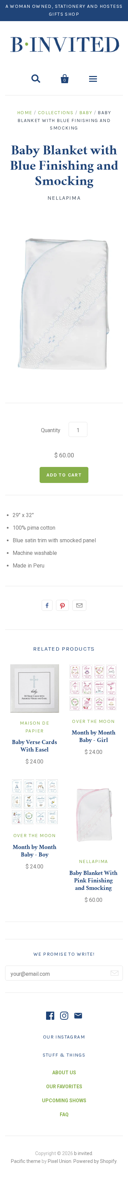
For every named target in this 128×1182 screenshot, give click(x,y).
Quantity (50, 430)
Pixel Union (59, 1161)
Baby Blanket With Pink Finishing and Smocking (93, 881)
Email (79, 605)
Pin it (62, 605)
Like (47, 605)
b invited (83, 1153)
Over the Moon (93, 721)
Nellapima (64, 198)
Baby (86, 113)
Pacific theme (26, 1161)
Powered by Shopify (94, 1161)
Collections (55, 113)
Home (24, 113)
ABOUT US (64, 1072)
